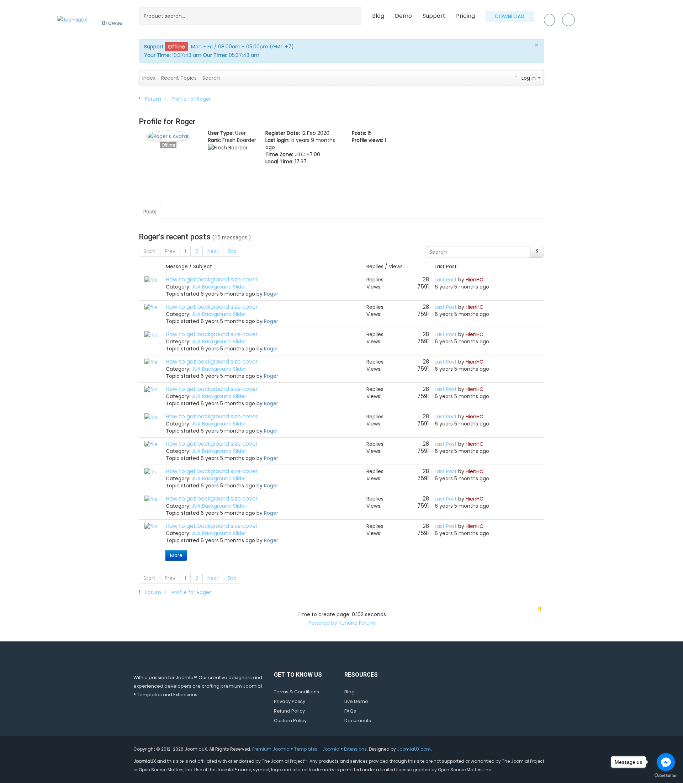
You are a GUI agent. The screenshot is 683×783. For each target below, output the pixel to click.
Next (212, 251)
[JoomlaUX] (72, 19)
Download (509, 16)
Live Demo (356, 701)
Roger (271, 293)
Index (148, 77)
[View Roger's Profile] (168, 134)
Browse (112, 23)
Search (211, 77)
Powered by (322, 622)
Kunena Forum (357, 622)
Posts (150, 211)
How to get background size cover (212, 279)
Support (434, 16)
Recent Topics (179, 77)
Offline (168, 145)
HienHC (474, 279)
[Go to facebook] (666, 762)
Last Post (446, 279)
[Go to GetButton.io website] (666, 775)
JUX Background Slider (219, 286)
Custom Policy (290, 720)
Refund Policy (289, 711)
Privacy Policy (289, 701)
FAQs (350, 711)
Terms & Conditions (296, 691)
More (176, 555)
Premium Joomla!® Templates (284, 749)
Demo (403, 16)
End (232, 251)
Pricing (465, 16)
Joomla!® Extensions (344, 749)
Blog (378, 16)
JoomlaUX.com (414, 749)
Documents (357, 720)
